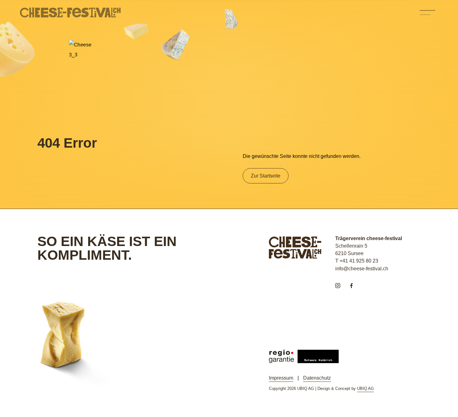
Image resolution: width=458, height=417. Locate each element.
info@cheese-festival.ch (361, 268)
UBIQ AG (365, 388)
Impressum (281, 378)
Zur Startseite (265, 175)
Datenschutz (317, 378)
